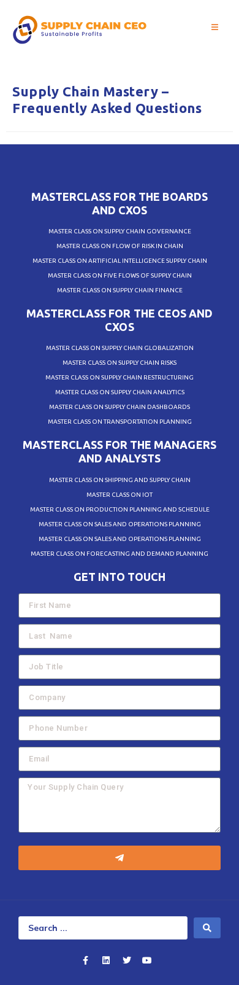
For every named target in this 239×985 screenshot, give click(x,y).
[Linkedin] (106, 960)
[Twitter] (126, 960)
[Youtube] (147, 960)
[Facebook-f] (85, 960)
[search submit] (207, 927)
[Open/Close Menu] (215, 28)
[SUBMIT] (119, 858)
